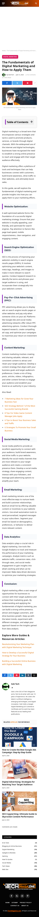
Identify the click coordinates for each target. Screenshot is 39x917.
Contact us (15, 905)
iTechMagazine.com (14, 911)
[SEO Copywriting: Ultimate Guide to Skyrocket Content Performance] (19, 801)
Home (4, 51)
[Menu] (3, 3)
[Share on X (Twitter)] (17, 83)
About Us (24, 905)
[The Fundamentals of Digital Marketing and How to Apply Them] (19, 104)
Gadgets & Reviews (8, 853)
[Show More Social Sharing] (35, 83)
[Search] (36, 3)
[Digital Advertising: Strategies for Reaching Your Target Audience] (19, 769)
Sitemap (15, 902)
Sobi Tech (11, 75)
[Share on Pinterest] (27, 83)
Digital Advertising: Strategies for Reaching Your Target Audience (18, 783)
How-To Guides (7, 859)
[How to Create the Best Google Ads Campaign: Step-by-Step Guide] (19, 737)
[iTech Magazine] (19, 3)
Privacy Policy (26, 902)
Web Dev (5, 869)
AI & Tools (5, 843)
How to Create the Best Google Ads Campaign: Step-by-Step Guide (19, 751)
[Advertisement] (19, 28)
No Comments (31, 75)
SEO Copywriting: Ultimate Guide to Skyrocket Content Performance (19, 815)
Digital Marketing (10, 57)
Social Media (6, 863)
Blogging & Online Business (12, 846)
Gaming (5, 856)
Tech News (6, 866)
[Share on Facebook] (7, 83)
